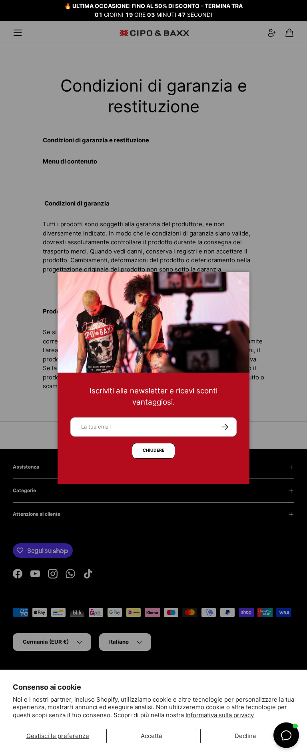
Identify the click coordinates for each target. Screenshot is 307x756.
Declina (245, 736)
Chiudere (153, 450)
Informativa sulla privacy (219, 715)
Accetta (151, 736)
